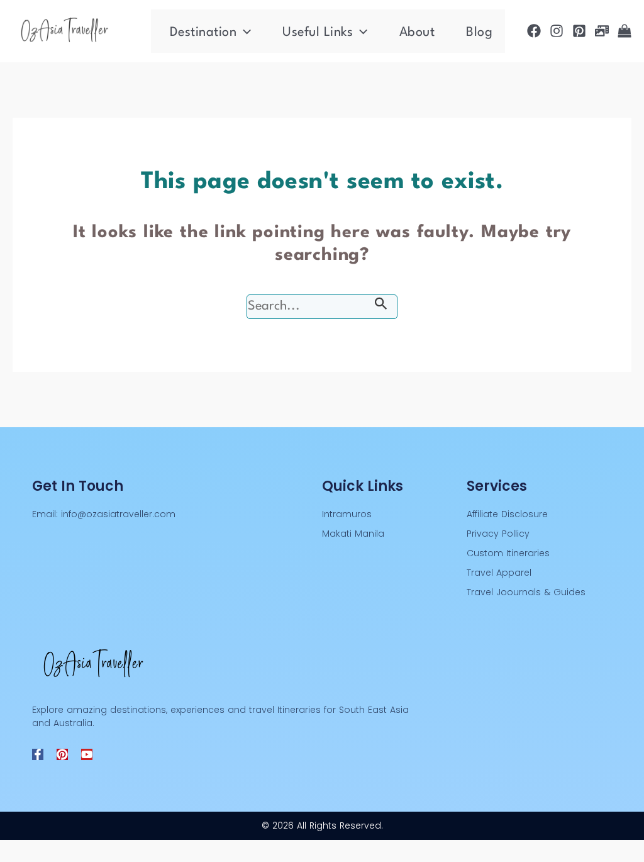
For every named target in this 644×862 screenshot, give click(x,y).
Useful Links (317, 32)
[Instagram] (557, 31)
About (417, 32)
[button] (243, 32)
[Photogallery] (602, 31)
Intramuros (347, 514)
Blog (479, 32)
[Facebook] (534, 31)
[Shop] (624, 31)
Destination (203, 32)
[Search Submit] (381, 306)
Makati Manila (353, 533)
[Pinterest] (579, 31)
